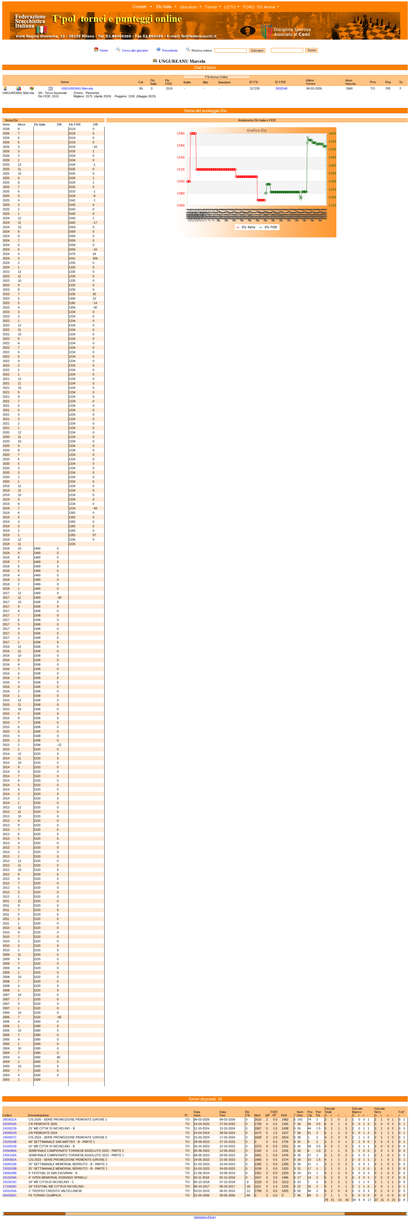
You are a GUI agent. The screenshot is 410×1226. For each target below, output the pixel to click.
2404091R (10, 1133)
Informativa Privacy (205, 1216)
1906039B (9, 1173)
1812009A (9, 1177)
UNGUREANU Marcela (77, 88)
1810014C (10, 1182)
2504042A (9, 1124)
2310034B (9, 1141)
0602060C (10, 1195)
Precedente (170, 50)
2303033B (9, 1168)
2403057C (10, 1137)
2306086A (9, 1150)
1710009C (10, 1186)
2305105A (9, 1155)
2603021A (9, 1119)
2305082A (9, 1159)
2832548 (281, 88)
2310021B (9, 1146)
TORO (248, 6)
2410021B (9, 1128)
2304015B (9, 1164)
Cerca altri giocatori (135, 50)
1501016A (9, 1191)
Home (104, 50)
